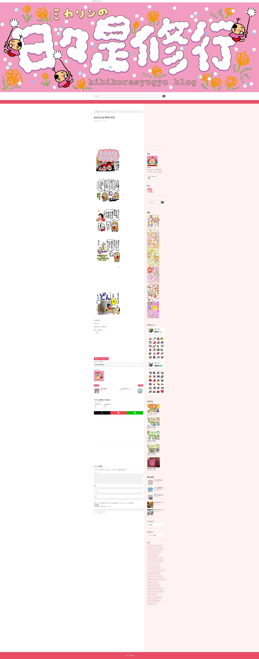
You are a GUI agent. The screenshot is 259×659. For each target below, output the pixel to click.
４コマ (102, 120)
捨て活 (162, 579)
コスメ (150, 564)
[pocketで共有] (118, 413)
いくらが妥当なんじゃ (125, 388)
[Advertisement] (118, 132)
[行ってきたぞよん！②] (150, 505)
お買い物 (157, 551)
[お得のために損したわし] (150, 497)
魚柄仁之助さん (152, 603)
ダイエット (151, 567)
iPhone (159, 545)
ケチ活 (160, 561)
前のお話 (103, 105)
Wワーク (155, 548)
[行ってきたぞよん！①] (150, 512)
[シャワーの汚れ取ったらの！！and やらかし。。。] (150, 490)
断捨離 (150, 582)
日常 (157, 585)
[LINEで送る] (135, 413)
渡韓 (155, 588)
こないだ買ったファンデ (152, 413)
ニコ (158, 567)
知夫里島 (155, 591)
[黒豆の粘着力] (97, 391)
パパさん (150, 570)
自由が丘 (150, 600)
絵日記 (155, 594)
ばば (106, 120)
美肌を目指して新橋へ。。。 (153, 468)
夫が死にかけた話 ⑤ (151, 427)
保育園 (157, 573)
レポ (162, 570)
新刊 (156, 582)
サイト (95, 496)
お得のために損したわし (159, 494)
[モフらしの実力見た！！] (150, 482)
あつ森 (161, 548)
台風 (154, 576)
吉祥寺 (160, 576)
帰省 (150, 579)
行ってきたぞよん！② (158, 502)
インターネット (152, 561)
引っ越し (156, 579)
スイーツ (156, 564)
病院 (150, 591)
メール (96, 491)
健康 (150, 576)
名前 (95, 485)
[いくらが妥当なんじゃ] (140, 391)
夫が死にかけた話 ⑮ (151, 440)
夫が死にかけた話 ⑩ (151, 453)
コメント (96, 472)
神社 (161, 591)
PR (149, 548)
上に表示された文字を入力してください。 (103, 506)
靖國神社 (157, 600)
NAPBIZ (132, 655)
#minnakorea (151, 545)
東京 (150, 588)
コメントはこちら (102, 358)
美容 (159, 597)
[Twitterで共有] (102, 413)
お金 (150, 555)
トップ (95, 101)
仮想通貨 (150, 573)
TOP (119, 105)
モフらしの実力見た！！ (159, 480)
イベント (160, 558)
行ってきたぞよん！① (158, 509)
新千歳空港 (151, 585)
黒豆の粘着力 (104, 388)
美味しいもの (152, 597)
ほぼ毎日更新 (151, 558)
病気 (160, 588)
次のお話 (135, 105)
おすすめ (150, 551)
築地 (149, 594)
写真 (155, 470)
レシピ (157, 570)
